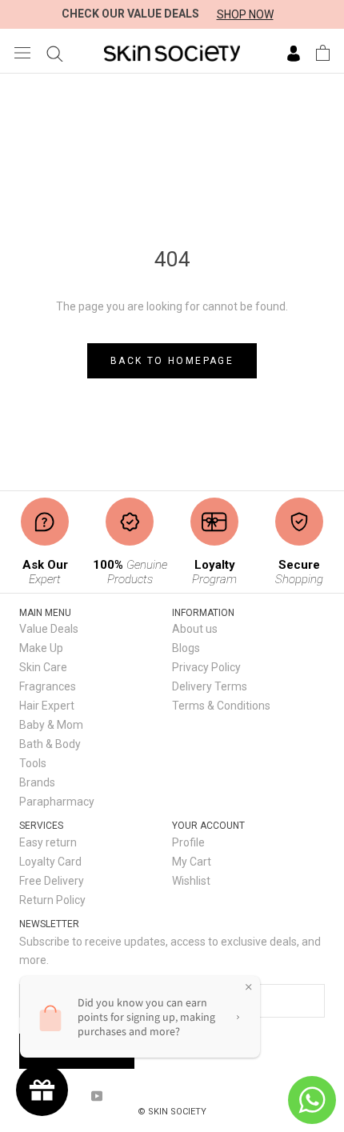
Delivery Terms (209, 686)
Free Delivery (51, 880)
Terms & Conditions (221, 705)
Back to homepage (172, 360)
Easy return (48, 842)
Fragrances (47, 686)
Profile (188, 842)
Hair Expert (46, 705)
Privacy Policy (206, 667)
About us (195, 628)
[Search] (55, 53)
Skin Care (43, 667)
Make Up (41, 648)
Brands (37, 782)
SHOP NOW (245, 14)
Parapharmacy (56, 801)
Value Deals (48, 628)
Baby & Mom (51, 724)
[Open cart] (323, 53)
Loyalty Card (50, 861)
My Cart (191, 861)
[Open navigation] (22, 52)
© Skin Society (172, 1111)
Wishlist (191, 880)
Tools (32, 763)
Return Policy (52, 900)
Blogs (186, 648)
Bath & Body (50, 744)
